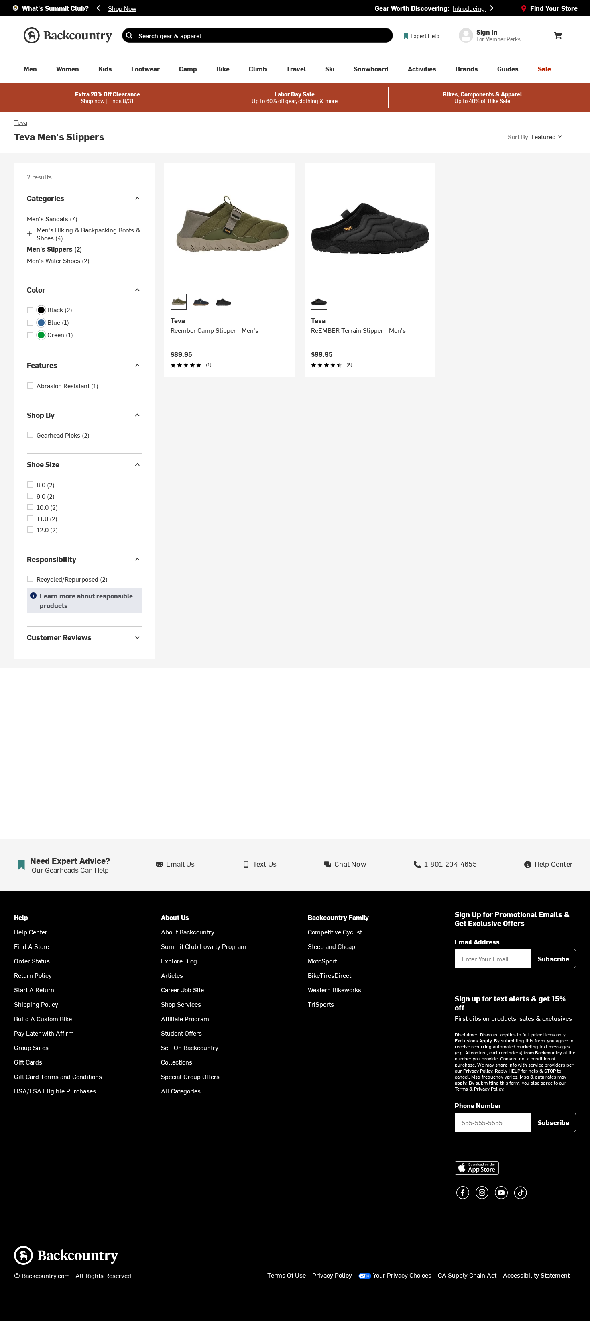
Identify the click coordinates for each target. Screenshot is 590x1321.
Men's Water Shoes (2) (58, 260)
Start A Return (34, 989)
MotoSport (322, 961)
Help (21, 917)
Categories (45, 198)
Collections (176, 1062)
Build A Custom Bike (43, 1018)
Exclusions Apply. (474, 1040)
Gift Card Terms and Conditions (58, 1076)
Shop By (41, 415)
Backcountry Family (338, 917)
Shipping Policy (36, 1004)
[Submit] (129, 35)
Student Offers (181, 1033)
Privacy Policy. (489, 1088)
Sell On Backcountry (189, 1047)
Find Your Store (554, 8)
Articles (172, 975)
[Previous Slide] (98, 8)
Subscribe (553, 958)
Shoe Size (43, 464)
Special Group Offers (190, 1076)
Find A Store (31, 946)
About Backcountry (187, 932)
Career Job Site (182, 989)
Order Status (32, 961)
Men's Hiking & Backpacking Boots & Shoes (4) (88, 234)
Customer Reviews (59, 637)
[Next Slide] (491, 8)
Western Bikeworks (334, 989)
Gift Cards (28, 1062)
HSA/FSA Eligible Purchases (55, 1091)
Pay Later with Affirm (44, 1033)
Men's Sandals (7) (52, 218)
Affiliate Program (185, 1018)
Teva (20, 122)
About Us (175, 917)
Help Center (30, 932)
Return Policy (33, 975)
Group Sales (31, 1047)
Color (36, 290)
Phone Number (478, 1105)
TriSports (321, 1004)
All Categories (181, 1091)
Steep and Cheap (331, 946)
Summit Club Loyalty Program (203, 946)
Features (42, 365)
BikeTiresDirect (329, 975)
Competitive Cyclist (335, 932)
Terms (461, 1088)
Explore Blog (179, 961)
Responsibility (51, 559)
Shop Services (181, 1004)
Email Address (477, 942)
